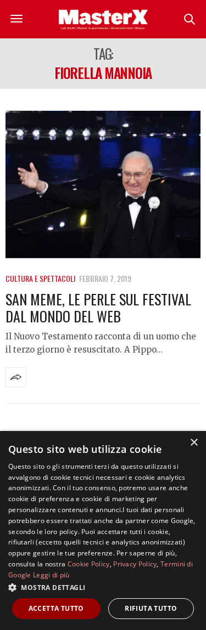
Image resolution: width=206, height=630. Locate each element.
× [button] (194, 443)
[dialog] (103, 530)
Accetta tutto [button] (56, 608)
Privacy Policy (135, 564)
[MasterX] (103, 19)
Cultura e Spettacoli (40, 278)
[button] (103, 587)
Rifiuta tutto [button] (151, 608)
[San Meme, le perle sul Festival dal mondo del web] (103, 184)
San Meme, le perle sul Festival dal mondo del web (98, 307)
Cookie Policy (89, 564)
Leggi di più (51, 575)
